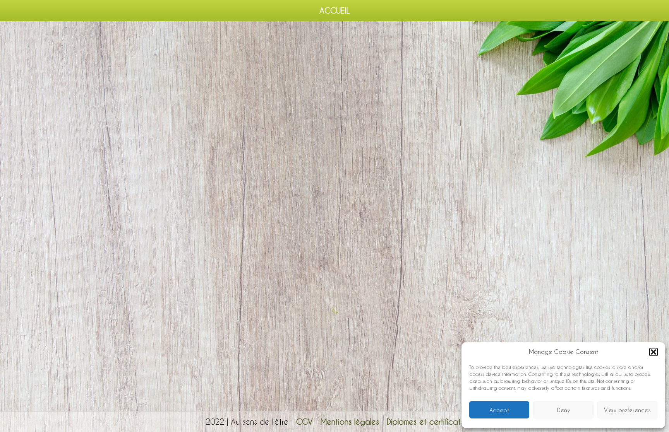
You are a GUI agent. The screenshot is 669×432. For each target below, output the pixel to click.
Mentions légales (350, 421)
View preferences (627, 409)
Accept (499, 409)
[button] (653, 352)
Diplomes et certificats (425, 421)
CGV (304, 421)
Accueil (334, 10)
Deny (563, 409)
